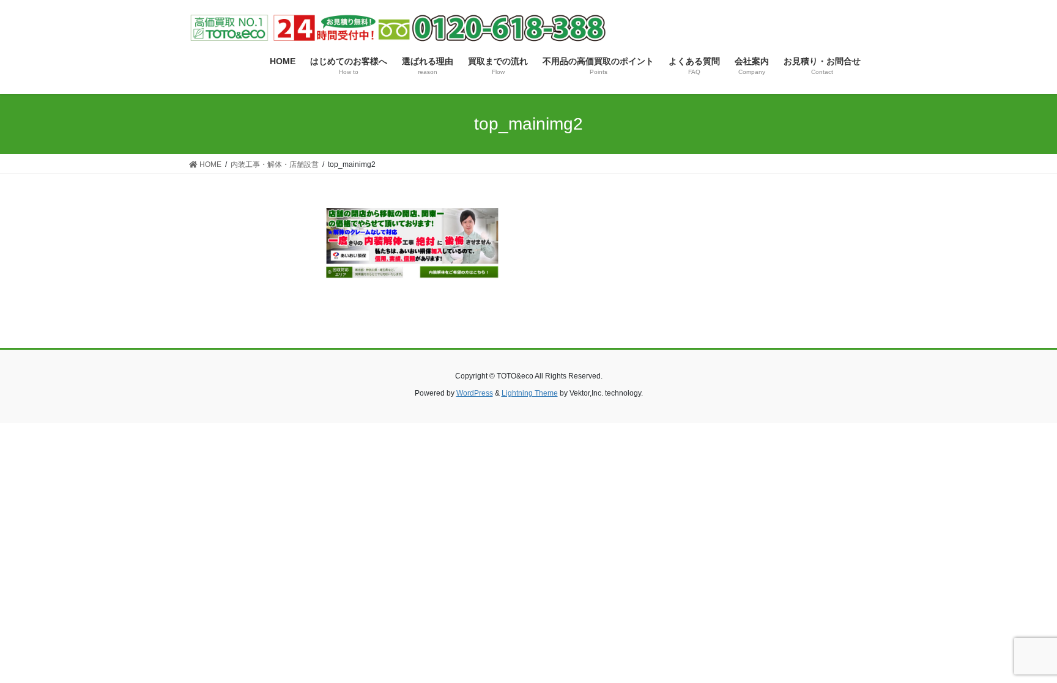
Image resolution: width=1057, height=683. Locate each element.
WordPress (474, 393)
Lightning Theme (530, 393)
